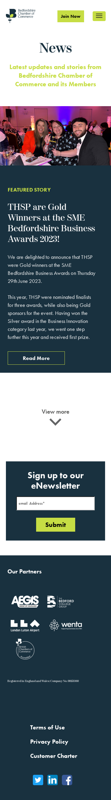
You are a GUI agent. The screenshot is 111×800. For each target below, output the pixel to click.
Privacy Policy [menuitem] (49, 741)
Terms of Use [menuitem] (47, 727)
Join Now (71, 16)
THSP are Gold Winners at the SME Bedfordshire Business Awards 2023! (51, 223)
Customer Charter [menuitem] (53, 756)
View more (55, 411)
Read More (36, 358)
